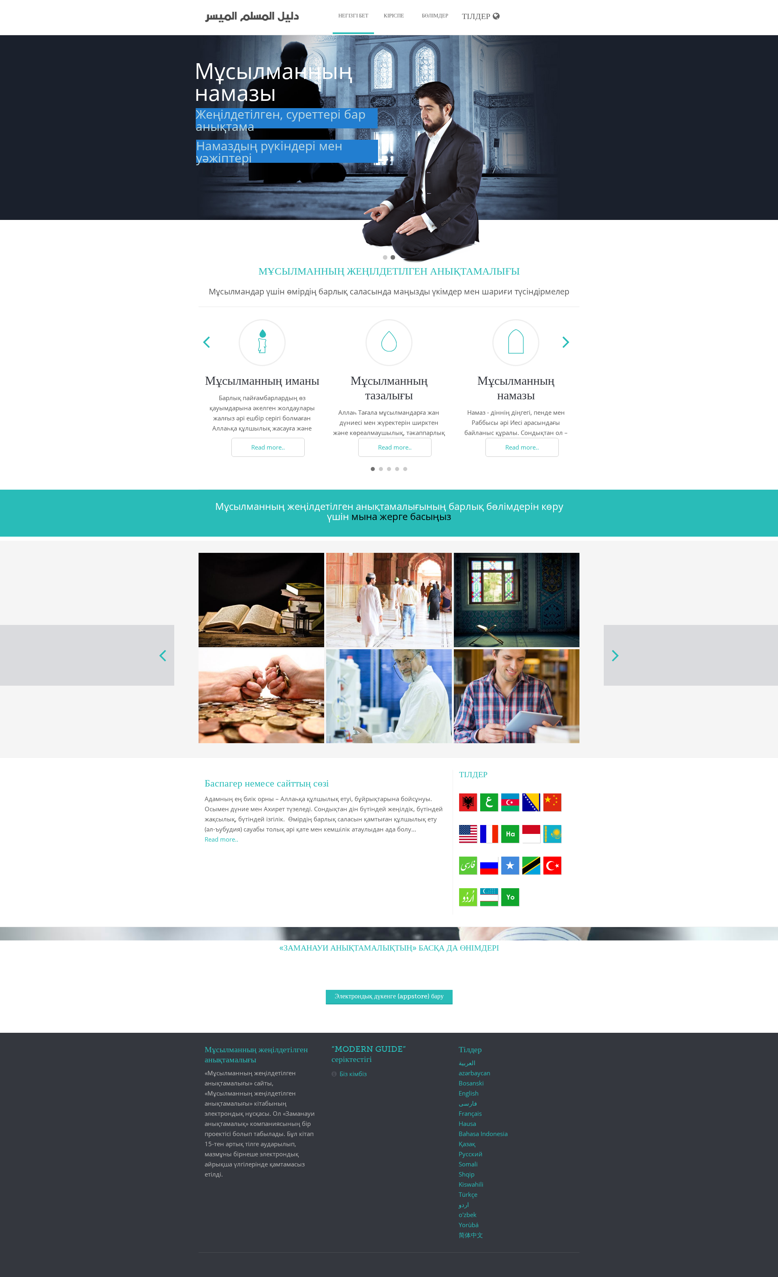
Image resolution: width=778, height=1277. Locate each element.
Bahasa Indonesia (531, 834)
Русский (489, 865)
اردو (468, 897)
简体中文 (552, 802)
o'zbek (489, 897)
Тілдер (476, 17)
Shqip (468, 802)
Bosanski (531, 802)
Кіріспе (394, 16)
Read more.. (268, 447)
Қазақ (552, 834)
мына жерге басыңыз (401, 516)
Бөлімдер (435, 16)
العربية (489, 802)
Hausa (510, 834)
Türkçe (552, 865)
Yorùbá (510, 897)
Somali (510, 865)
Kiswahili (531, 865)
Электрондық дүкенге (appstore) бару (389, 996)
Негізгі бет (353, 16)
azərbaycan (510, 802)
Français (489, 834)
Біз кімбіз (353, 1074)
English (468, 834)
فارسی (468, 865)
